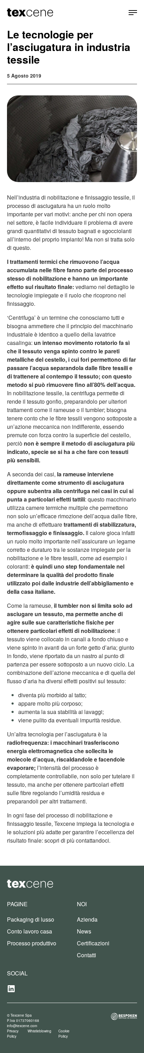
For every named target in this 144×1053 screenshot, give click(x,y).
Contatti (86, 955)
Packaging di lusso (30, 919)
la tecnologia (114, 824)
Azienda (87, 919)
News (84, 931)
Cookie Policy (64, 1034)
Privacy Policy (13, 1034)
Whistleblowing (39, 1031)
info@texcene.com (22, 1025)
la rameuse (71, 474)
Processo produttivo (31, 943)
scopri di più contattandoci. (77, 840)
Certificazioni (93, 943)
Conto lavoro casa (29, 931)
